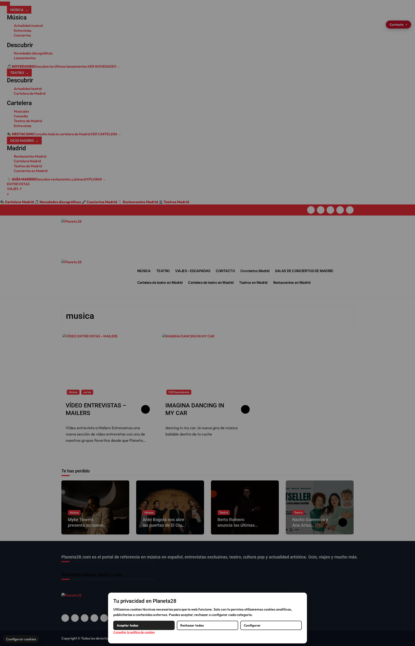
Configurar (252, 625)
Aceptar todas (127, 625)
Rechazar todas (192, 625)
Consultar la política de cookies (134, 632)
